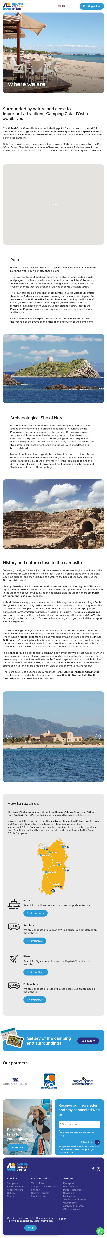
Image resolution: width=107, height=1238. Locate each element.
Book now (18, 1147)
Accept (30, 1227)
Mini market (70, 1196)
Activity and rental (73, 1205)
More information (43, 1220)
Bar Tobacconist (72, 1186)
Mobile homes (39, 1196)
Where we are (15, 1189)
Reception (69, 1183)
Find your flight (35, 972)
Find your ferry (35, 913)
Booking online (91, 6)
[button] (9, 736)
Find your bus (34, 940)
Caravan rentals (40, 1193)
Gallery (11, 1193)
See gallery (88, 1040)
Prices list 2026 (16, 1186)
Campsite (12, 1183)
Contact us (13, 1196)
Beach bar (69, 1193)
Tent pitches (38, 1183)
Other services (71, 1209)
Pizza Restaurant (72, 1189)
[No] (56, 1215)
